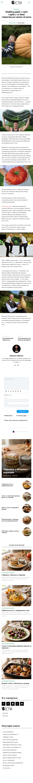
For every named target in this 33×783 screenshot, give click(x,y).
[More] (28, 70)
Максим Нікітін (13, 23)
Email (6, 403)
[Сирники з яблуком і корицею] (16, 458)
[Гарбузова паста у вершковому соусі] (26, 485)
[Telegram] (13, 704)
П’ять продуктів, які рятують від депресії (24, 339)
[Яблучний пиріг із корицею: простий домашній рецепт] (26, 520)
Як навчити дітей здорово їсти (8, 339)
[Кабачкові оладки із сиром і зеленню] (26, 531)
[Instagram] (18, 365)
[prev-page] (25, 442)
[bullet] (18, 391)
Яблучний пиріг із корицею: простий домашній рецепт (10, 520)
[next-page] (28, 442)
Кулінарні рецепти (8, 572)
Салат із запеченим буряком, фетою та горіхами (11, 496)
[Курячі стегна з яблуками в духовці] (26, 508)
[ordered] (15, 391)
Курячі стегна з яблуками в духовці (15, 683)
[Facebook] (15, 365)
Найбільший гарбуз (7, 206)
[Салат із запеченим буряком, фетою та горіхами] (26, 496)
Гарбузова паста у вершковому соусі (7, 485)
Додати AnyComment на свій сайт (22, 431)
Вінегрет (16, 9)
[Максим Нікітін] (16, 349)
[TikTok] (17, 704)
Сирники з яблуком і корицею (13, 575)
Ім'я (5, 398)
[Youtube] (22, 704)
